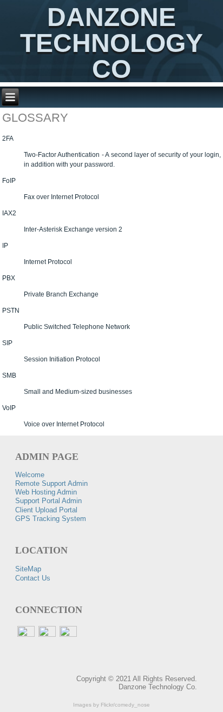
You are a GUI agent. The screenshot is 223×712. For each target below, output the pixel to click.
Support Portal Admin (48, 501)
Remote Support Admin (51, 483)
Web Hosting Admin (46, 492)
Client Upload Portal (46, 510)
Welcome (29, 475)
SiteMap (28, 569)
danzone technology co (111, 43)
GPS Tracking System (50, 519)
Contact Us (32, 578)
